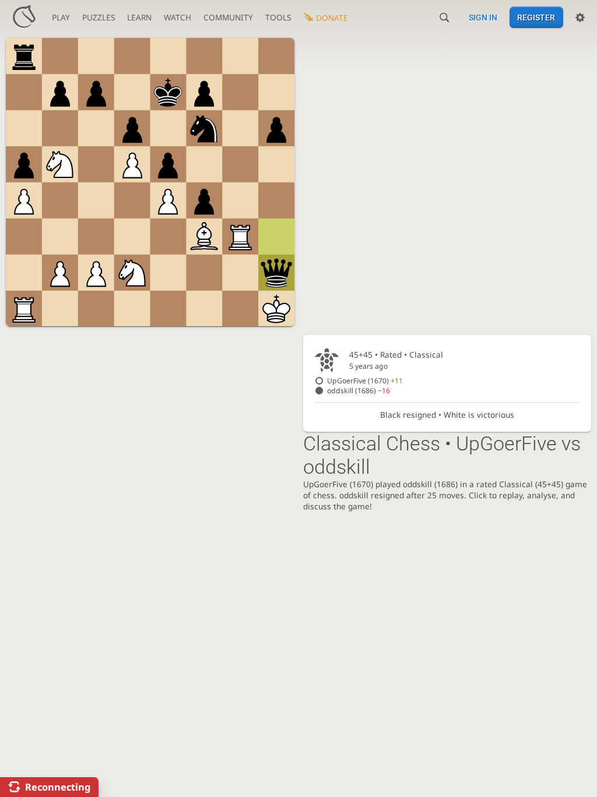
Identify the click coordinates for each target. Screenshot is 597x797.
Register (536, 17)
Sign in (483, 17)
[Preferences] (580, 17)
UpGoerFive (365, 381)
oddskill (358, 391)
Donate (332, 17)
